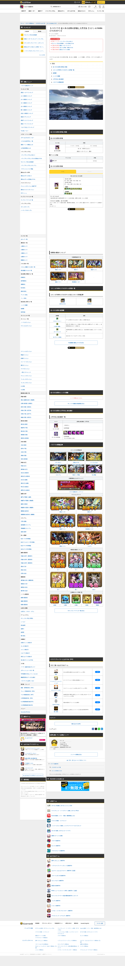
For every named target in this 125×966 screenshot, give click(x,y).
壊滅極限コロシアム (26, 528)
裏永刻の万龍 (24, 431)
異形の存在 (23, 570)
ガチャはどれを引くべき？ (27, 137)
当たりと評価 (63, 47)
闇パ (76, 589)
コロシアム (58, 475)
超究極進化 (23, 281)
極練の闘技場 (24, 601)
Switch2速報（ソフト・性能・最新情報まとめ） (91, 928)
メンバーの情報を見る (76, 754)
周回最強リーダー (76, 282)
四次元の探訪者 (25, 473)
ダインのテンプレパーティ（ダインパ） (34, 43)
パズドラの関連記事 (58, 82)
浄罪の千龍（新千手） (26, 414)
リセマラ (90, 546)
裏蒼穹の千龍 (24, 427)
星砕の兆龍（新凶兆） (26, 407)
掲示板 (39, 31)
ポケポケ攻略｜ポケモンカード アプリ (89, 932)
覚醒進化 (23, 284)
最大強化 (23, 635)
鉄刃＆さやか (63, 304)
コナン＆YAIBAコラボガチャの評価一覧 (63, 70)
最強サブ (40, 11)
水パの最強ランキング (26, 99)
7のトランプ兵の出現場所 (58, 43)
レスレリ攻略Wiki (39, 950)
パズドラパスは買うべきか (27, 681)
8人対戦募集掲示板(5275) (27, 701)
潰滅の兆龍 (23, 455)
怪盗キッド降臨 (76, 475)
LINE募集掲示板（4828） (27, 698)
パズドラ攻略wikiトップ (27, 85)
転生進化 (23, 288)
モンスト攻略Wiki (84, 935)
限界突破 (23, 312)
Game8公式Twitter (25, 712)
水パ (76, 569)
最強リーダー (32, 11)
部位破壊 (23, 625)
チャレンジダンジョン (26, 375)
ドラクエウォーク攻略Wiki (41, 937)
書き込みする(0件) (76, 724)
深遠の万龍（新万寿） (26, 410)
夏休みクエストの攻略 (65, 49)
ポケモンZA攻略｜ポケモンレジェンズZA (44, 928)
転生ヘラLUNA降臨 (25, 538)
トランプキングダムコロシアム (28, 165)
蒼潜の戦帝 (23, 532)
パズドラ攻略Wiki (54, 764)
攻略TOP (23, 11)
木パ (94, 569)
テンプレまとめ (94, 462)
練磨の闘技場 (24, 597)
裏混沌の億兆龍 (25, 438)
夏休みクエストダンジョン (27, 189)
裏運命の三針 (24, 584)
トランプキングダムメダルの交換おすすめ (31, 158)
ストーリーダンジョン (26, 362)
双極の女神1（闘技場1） (27, 556)
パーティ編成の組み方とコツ (28, 667)
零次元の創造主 (25, 486)
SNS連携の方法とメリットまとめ (29, 674)
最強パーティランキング (27, 124)
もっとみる (42, 55)
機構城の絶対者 (25, 511)
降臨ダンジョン (25, 355)
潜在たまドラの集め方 (26, 656)
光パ (58, 589)
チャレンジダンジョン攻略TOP (28, 186)
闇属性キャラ (24, 260)
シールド (23, 622)
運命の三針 (23, 566)
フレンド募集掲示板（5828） (28, 691)
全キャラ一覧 (24, 239)
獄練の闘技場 (24, 604)
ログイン (102, 2)
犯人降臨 (94, 475)
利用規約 (37, 923)
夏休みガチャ (61, 11)
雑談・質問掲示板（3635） (27, 687)
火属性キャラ (24, 246)
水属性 (65, 605)
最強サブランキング (26, 117)
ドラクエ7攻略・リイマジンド (42, 932)
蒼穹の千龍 (23, 448)
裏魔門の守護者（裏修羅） (27, 500)
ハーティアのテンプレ (26, 210)
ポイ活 (78, 2)
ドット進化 (23, 298)
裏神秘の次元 (24, 469)
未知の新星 (23, 445)
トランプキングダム (50, 11)
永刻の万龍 (23, 452)
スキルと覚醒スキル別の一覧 (28, 267)
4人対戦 (23, 389)
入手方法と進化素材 (58, 79)
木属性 (76, 605)
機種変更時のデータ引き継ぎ (28, 677)
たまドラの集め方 (25, 653)
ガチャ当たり (58, 462)
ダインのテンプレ (25, 207)
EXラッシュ (91, 11)
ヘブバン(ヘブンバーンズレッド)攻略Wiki (67, 940)
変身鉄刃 (90, 304)
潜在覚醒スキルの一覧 (26, 270)
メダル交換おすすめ (69, 43)
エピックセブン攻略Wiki (63, 944)
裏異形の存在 (24, 587)
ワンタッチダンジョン (26, 379)
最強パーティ (58, 282)
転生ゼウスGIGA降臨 (26, 549)
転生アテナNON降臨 (26, 545)
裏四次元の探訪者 (25, 476)
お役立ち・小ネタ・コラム (27, 611)
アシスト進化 (24, 294)
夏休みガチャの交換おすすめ (28, 179)
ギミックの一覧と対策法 (27, 618)
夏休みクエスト (82, 11)
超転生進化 (23, 291)
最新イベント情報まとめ (27, 144)
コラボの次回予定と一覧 (27, 141)
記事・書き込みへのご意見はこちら (77, 760)
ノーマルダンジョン (26, 322)
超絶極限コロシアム (26, 525)
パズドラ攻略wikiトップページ (76, 492)
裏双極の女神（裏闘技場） (27, 580)
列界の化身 (23, 573)
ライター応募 (100, 923)
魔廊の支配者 (24, 504)
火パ (58, 569)
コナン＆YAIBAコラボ (56, 770)
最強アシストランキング (27, 120)
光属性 (86, 605)
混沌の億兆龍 (24, 459)
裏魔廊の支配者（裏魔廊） (27, 507)
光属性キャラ (24, 256)
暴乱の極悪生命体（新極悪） (28, 400)
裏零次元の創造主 (25, 490)
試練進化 (23, 277)
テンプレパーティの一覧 (27, 200)
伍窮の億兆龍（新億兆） (27, 403)
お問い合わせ (68, 923)
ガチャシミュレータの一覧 (27, 670)
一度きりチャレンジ (26, 372)
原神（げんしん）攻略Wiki (41, 940)
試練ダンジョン (25, 358)
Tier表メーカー (24, 131)
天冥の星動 (23, 521)
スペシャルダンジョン (26, 351)
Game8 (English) (85, 923)
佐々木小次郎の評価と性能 (60, 67)
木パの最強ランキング (26, 103)
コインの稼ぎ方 (25, 649)
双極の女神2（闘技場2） (27, 559)
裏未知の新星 (24, 424)
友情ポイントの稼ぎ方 (26, 642)
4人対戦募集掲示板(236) (27, 705)
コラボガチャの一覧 (56, 767)
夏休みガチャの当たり (26, 176)
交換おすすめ (70, 47)
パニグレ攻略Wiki (84, 946)
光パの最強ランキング (26, 106)
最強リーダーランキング (65, 45)
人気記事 (27, 31)
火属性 (54, 605)
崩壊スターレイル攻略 (40, 935)
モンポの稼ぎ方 (25, 646)
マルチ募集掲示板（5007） (27, 694)
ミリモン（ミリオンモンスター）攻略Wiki (67, 950)
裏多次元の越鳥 (25, 483)
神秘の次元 (23, 466)
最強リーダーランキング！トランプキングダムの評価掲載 (35, 39)
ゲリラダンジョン (25, 369)
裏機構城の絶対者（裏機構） (28, 514)
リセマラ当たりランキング (27, 127)
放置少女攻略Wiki (84, 944)
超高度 (22, 632)
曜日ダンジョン (25, 365)
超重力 (22, 629)
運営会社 (76, 923)
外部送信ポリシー (59, 923)
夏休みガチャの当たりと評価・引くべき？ (34, 47)
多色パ (93, 589)
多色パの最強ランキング (27, 113)
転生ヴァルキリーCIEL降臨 (27, 542)
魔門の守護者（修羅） (26, 497)
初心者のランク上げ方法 (27, 660)
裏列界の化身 (24, 590)
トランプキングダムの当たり (66, 41)
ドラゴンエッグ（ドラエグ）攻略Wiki (88, 950)
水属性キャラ (24, 249)
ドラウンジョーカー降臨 (27, 169)
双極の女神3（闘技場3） (27, 563)
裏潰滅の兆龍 (24, 434)
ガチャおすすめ (71, 11)
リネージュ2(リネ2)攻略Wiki (41, 944)
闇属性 (97, 605)
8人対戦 (23, 386)
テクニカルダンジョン (26, 326)
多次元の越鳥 (24, 479)
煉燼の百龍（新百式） (26, 417)
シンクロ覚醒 (56, 76)
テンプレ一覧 (100, 11)
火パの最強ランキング (26, 96)
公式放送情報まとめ (26, 148)
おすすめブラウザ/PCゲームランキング (34, 775)
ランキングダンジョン (26, 382)
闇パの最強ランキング (26, 110)
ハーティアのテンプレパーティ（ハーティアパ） (35, 51)
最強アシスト (94, 269)
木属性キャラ (24, 253)
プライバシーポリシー (47, 923)
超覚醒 (54, 73)
